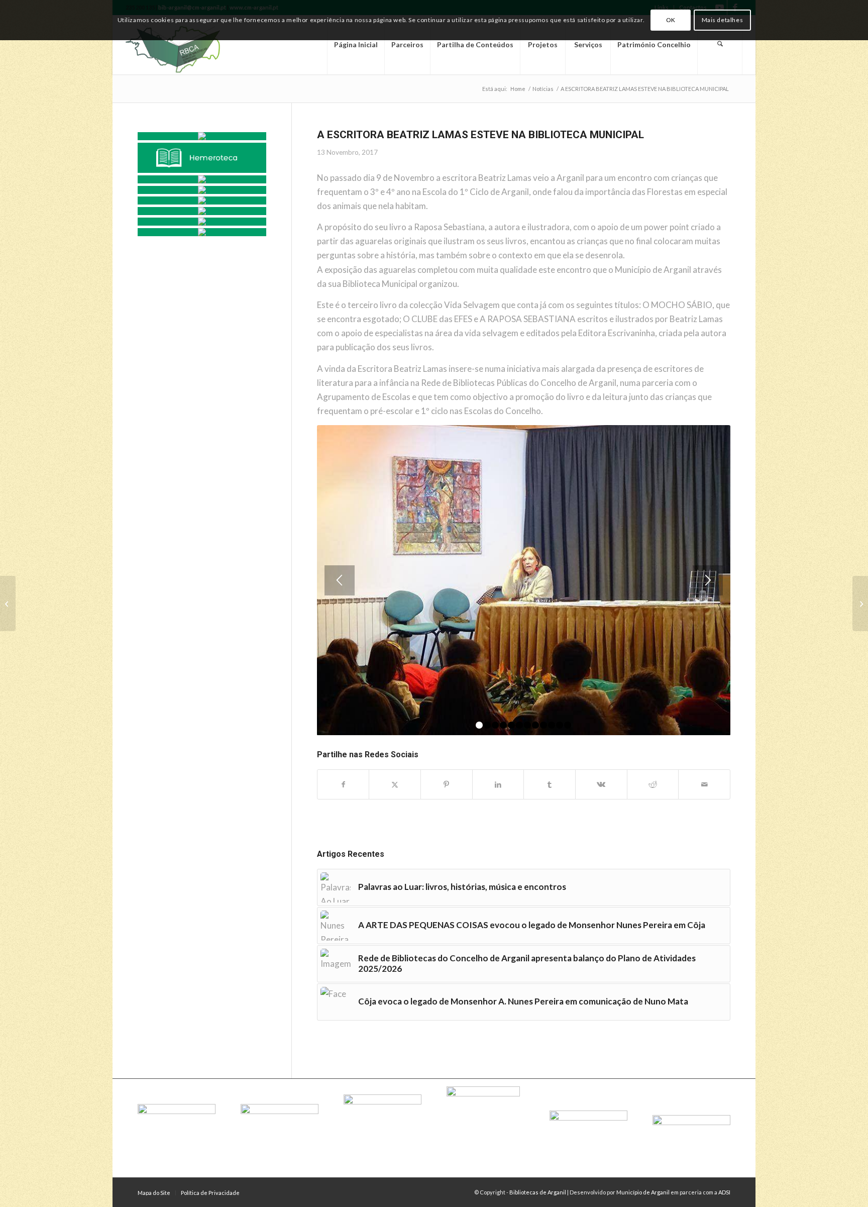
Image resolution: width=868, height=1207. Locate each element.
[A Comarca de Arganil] (202, 190)
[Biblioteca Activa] (202, 200)
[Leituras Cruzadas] (202, 211)
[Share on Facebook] (343, 784)
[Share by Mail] (704, 784)
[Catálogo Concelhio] (202, 136)
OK (671, 20)
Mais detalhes (722, 20)
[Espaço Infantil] (202, 222)
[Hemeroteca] (202, 158)
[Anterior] (339, 580)
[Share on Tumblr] (549, 784)
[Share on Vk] (601, 784)
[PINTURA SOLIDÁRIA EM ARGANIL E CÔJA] (8, 603)
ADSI (724, 1192)
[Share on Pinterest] (446, 784)
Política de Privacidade (210, 1192)
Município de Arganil (643, 1192)
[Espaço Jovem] (202, 232)
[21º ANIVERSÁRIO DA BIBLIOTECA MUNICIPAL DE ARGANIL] (860, 603)
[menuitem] (355, 44)
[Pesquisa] (719, 44)
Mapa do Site (154, 1192)
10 (551, 725)
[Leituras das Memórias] (202, 179)
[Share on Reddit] (653, 784)
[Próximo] (708, 580)
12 (567, 725)
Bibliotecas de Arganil (537, 1192)
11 (559, 725)
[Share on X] (394, 784)
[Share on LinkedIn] (498, 784)
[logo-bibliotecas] (190, 44)
